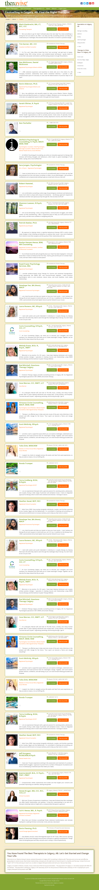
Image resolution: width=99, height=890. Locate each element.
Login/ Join (62, 9)
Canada (8, 19)
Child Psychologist (81, 39)
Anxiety (79, 36)
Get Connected (26, 9)
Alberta (14, 19)
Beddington (80, 62)
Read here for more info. (49, 885)
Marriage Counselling (82, 31)
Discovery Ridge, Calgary (83, 59)
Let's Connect (52, 29)
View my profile (63, 29)
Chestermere (80, 65)
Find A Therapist (12, 9)
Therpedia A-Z (38, 9)
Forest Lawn (80, 56)
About (54, 9)
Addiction (79, 34)
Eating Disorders (81, 42)
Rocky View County (81, 68)
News (48, 9)
